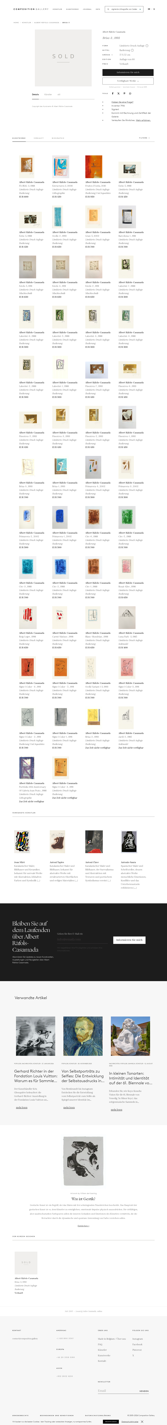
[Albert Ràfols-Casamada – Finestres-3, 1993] (63, 417)
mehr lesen (21, 1107)
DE (149, 9)
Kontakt (102, 1361)
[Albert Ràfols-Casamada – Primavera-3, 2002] (129, 467)
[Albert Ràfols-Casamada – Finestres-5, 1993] (30, 417)
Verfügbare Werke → (128, 81)
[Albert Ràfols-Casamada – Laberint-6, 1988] (30, 317)
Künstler (57, 9)
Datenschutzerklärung (98, 1415)
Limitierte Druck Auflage (132, 45)
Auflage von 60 (127, 59)
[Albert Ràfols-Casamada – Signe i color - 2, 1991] (30, 717)
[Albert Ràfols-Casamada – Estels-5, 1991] (30, 267)
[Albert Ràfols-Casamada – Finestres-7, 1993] (96, 367)
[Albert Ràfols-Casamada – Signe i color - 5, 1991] (63, 667)
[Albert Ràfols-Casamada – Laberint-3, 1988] (129, 317)
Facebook (137, 1344)
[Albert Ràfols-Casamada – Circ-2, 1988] (63, 567)
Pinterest (137, 1350)
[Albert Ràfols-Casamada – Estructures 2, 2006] (63, 166)
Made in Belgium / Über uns (112, 1339)
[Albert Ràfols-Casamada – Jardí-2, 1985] (129, 717)
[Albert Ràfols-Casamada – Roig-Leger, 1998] (30, 617)
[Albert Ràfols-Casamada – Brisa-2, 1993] (96, 717)
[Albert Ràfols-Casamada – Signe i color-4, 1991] (129, 667)
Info (98, 9)
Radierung (125, 50)
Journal (87, 9)
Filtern (143, 138)
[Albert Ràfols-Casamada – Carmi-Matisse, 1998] (63, 617)
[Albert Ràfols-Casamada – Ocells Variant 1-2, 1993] (96, 667)
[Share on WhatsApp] (130, 93)
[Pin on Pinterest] (124, 93)
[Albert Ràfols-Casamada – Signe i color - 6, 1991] (30, 667)
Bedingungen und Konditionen (57, 1415)
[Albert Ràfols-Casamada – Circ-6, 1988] (96, 517)
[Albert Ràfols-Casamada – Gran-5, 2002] (96, 216)
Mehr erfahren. (143, 120)
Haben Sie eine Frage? (122, 102)
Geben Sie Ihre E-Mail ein (70, 933)
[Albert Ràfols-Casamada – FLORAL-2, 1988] (30, 166)
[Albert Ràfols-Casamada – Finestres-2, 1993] (96, 417)
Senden (144, 1391)
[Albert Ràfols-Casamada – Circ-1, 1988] (96, 567)
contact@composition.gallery (25, 1338)
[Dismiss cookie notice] (142, 1422)
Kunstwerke (72, 9)
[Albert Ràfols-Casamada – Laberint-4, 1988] (96, 317)
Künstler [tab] (48, 94)
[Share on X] (118, 93)
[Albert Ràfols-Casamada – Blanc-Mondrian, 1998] (96, 617)
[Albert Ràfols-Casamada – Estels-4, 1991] (63, 267)
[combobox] (124, 9)
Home (16, 22)
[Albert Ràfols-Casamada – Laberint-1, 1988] (63, 367)
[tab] (19, 139)
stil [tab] (59, 94)
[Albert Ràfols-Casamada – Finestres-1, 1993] (129, 417)
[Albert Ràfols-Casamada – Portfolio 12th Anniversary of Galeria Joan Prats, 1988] (30, 768)
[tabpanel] (63, 106)
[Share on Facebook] (112, 93)
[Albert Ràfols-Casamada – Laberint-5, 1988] (63, 317)
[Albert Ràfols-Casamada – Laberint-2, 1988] (30, 367)
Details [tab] (35, 94)
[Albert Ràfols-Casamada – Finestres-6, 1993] (129, 367)
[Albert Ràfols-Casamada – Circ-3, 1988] (30, 567)
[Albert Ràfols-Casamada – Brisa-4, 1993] (30, 467)
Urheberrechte (20, 1415)
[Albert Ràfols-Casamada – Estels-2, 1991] (96, 267)
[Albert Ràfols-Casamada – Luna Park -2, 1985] (129, 617)
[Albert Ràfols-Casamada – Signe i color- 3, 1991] (63, 768)
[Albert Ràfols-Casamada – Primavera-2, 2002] (30, 517)
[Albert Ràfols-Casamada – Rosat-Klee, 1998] (129, 567)
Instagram (137, 1339)
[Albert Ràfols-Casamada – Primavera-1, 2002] (63, 517)
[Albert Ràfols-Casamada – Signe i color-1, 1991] (63, 717)
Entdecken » (83, 1226)
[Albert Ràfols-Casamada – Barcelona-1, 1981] (129, 216)
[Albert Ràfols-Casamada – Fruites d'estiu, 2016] (96, 166)
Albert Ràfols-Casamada (46, 22)
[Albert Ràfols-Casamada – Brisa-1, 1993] (63, 467)
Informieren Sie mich (128, 72)
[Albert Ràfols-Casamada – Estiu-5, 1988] (129, 166)
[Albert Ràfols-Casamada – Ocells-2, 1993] (63, 216)
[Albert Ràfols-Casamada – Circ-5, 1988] (129, 517)
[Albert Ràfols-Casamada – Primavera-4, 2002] (96, 467)
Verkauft (124, 64)
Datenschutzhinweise (130, 1422)
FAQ (100, 1344)
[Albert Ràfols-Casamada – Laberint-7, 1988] (129, 267)
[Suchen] (140, 9)
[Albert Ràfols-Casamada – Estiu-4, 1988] (30, 216)
